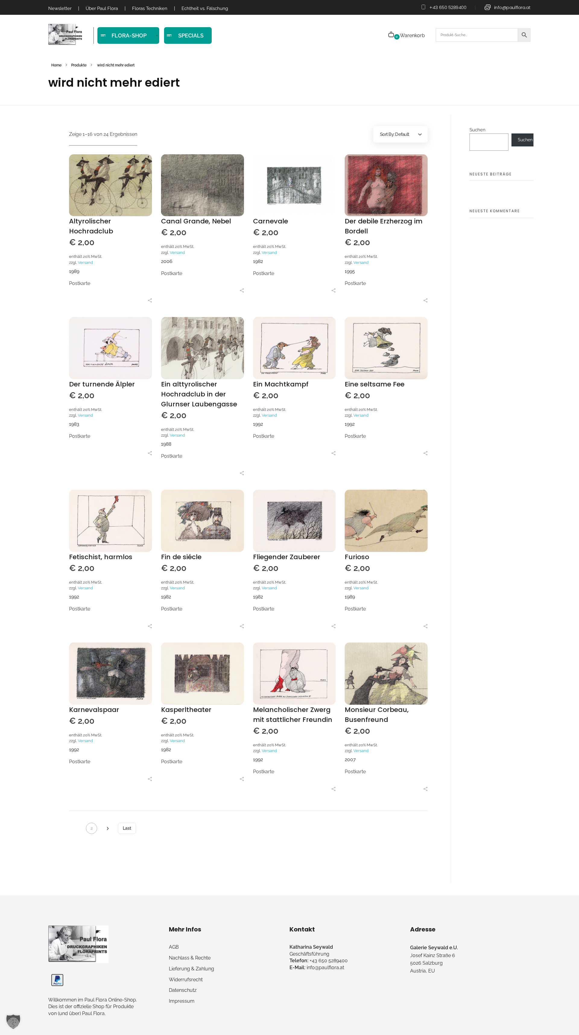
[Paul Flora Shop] (65, 34)
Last (127, 828)
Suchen (478, 130)
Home (56, 65)
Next (107, 828)
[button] (13, 1021)
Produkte (79, 65)
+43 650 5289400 (447, 7)
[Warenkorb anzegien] (391, 35)
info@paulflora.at (512, 7)
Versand (85, 262)
